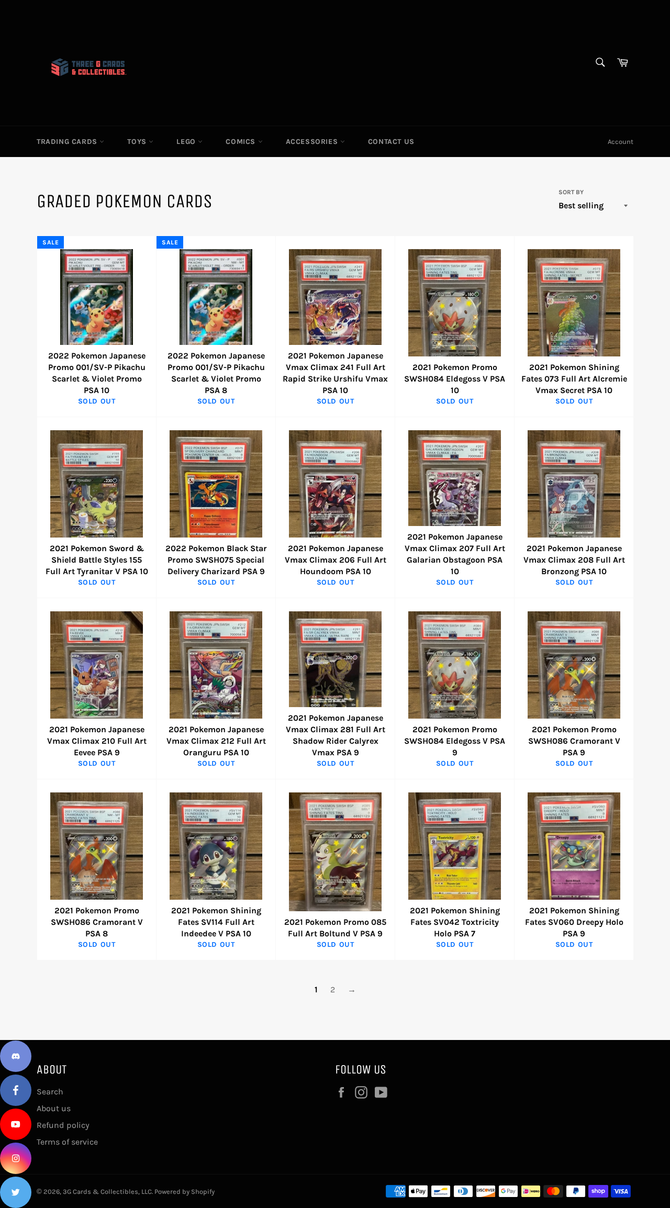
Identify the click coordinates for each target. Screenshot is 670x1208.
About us (54, 1108)
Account (620, 142)
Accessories (313, 141)
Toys (138, 141)
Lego (187, 141)
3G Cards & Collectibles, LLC (107, 1191)
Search (50, 1092)
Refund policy (63, 1125)
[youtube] (15, 1124)
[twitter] (15, 1192)
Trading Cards (68, 141)
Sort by (571, 192)
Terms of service (67, 1142)
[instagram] (15, 1158)
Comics (242, 141)
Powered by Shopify (184, 1191)
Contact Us (391, 141)
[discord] (15, 1056)
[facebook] (15, 1090)
